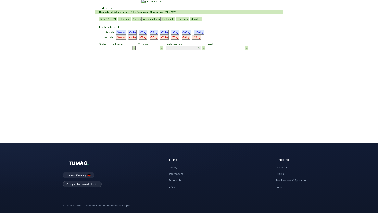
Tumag (173, 167)
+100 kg (198, 32)
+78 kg (196, 37)
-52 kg (143, 37)
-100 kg (186, 32)
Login (279, 187)
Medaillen (196, 19)
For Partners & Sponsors (291, 180)
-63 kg (164, 37)
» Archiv (105, 8)
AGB (172, 187)
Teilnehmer (124, 19)
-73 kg (153, 32)
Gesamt (121, 32)
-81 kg (164, 32)
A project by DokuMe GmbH (82, 184)
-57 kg (153, 37)
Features (281, 167)
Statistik (136, 19)
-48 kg (132, 37)
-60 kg (132, 32)
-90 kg (175, 32)
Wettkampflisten (151, 19)
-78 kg (185, 37)
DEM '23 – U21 (108, 19)
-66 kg (143, 32)
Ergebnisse (182, 19)
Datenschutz (176, 180)
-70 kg (175, 37)
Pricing (280, 173)
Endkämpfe (168, 19)
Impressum (176, 173)
